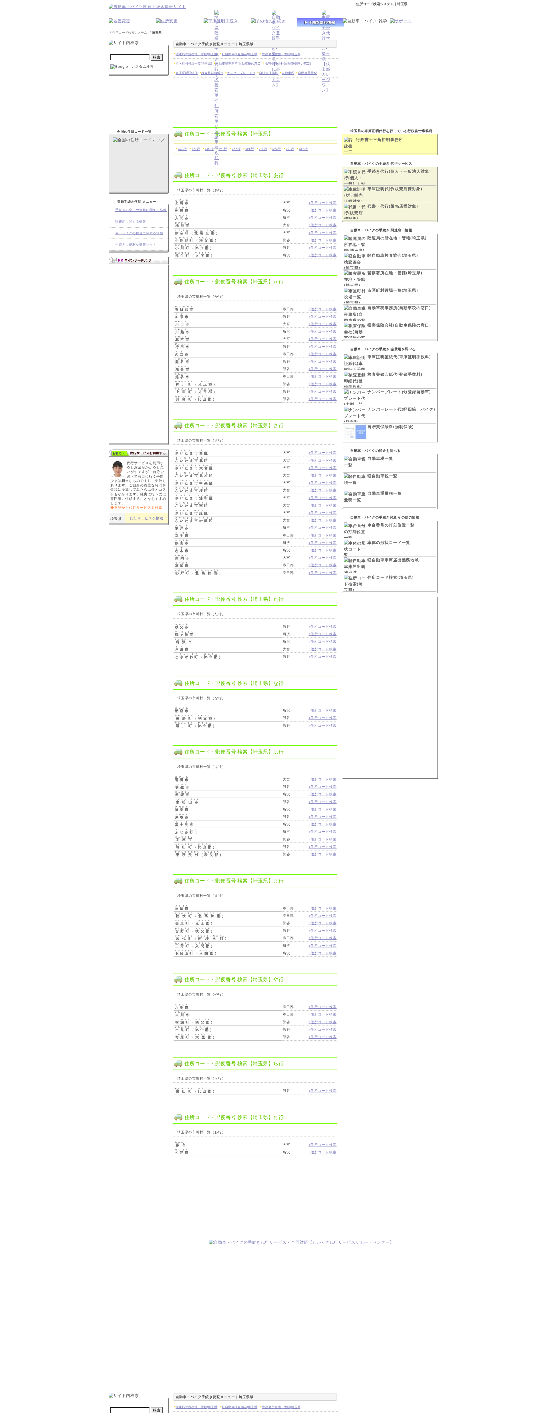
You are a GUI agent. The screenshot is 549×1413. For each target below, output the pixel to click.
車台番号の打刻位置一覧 (391, 525)
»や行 (276, 148)
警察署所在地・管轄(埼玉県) (394, 272)
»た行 (222, 148)
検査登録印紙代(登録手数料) (394, 374)
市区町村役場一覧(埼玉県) (392, 290)
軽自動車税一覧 (382, 475)
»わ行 (303, 148)
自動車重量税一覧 (384, 493)
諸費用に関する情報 (130, 221)
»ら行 (290, 148)
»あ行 (182, 148)
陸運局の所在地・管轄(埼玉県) (397, 238)
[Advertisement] (157, 1204)
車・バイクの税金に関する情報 (139, 233)
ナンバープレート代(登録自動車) (399, 391)
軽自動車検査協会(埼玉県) (392, 255)
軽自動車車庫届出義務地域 (393, 560)
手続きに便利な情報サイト (135, 244)
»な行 (236, 148)
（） (198, 232)
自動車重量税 (307, 73)
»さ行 (209, 148)
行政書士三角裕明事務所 (379, 139)
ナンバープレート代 (241, 73)
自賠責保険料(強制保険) (390, 426)
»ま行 (263, 148)
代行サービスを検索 (146, 518)
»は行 (249, 148)
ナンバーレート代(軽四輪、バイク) (401, 409)
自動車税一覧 (380, 458)
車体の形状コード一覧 (388, 542)
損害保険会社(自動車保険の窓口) (399, 325)
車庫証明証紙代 (187, 73)
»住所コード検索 (323, 202)
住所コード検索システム (129, 32)
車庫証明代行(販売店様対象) (394, 188)
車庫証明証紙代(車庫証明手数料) (399, 356)
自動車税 (288, 73)
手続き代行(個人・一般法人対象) (399, 171)
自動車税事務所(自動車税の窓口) (399, 307)
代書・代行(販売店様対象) (392, 206)
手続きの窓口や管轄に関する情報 (141, 210)
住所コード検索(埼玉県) (390, 577)
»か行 (196, 148)
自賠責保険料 (268, 73)
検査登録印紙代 (212, 73)
